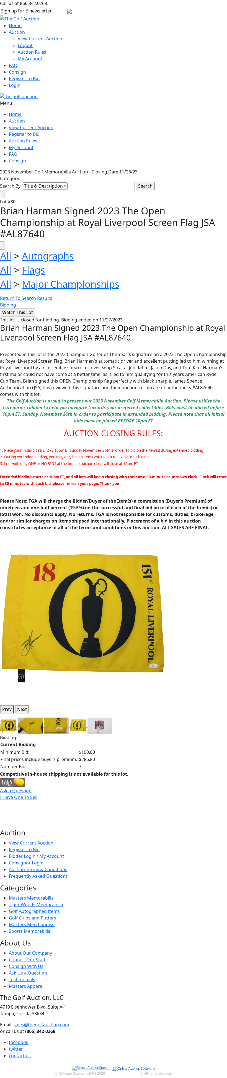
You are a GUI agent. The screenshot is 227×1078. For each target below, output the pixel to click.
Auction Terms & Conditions (38, 869)
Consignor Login (26, 863)
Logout (25, 45)
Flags (33, 269)
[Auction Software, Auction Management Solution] (93, 1068)
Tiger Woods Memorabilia (36, 905)
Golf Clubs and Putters (32, 918)
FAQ (13, 65)
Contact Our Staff (27, 960)
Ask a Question (16, 791)
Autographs (48, 255)
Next (22, 709)
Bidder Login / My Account (36, 856)
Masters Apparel (26, 986)
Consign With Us (26, 966)
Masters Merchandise (32, 924)
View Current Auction (40, 39)
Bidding (8, 305)
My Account (30, 59)
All (5, 255)
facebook (19, 1042)
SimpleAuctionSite (124, 1074)
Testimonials (22, 979)
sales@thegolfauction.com (41, 1025)
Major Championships (70, 283)
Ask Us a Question (28, 973)
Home (15, 25)
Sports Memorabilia (29, 931)
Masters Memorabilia (31, 898)
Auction (17, 32)
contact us (20, 1056)
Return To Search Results (26, 298)
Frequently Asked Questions (38, 876)
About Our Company (30, 953)
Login (14, 85)
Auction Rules (32, 52)
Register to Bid (24, 79)
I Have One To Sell (18, 797)
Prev (7, 709)
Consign (17, 72)
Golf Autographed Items (34, 911)
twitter (16, 1049)
